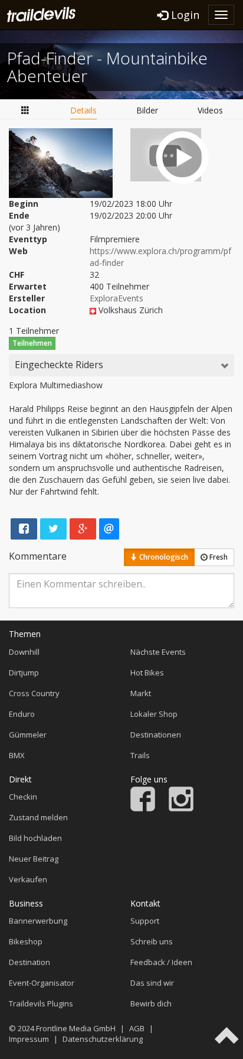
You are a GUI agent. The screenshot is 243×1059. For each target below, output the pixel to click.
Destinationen (155, 734)
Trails (140, 755)
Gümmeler (28, 734)
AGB (137, 1028)
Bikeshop (25, 941)
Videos (210, 110)
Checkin (23, 796)
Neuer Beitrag (33, 858)
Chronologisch (162, 557)
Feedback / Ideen (161, 962)
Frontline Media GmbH (76, 1028)
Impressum (29, 1039)
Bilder (147, 110)
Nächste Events (158, 652)
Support (144, 920)
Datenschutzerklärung (103, 1039)
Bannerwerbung (38, 920)
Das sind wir (152, 982)
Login (183, 15)
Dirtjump (24, 672)
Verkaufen (28, 879)
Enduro (22, 714)
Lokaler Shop (154, 714)
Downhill (24, 652)
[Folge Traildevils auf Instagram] (181, 808)
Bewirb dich (151, 1003)
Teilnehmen (32, 343)
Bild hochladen (35, 838)
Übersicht (25, 110)
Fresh (218, 557)
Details (83, 110)
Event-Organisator (41, 982)
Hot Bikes (147, 672)
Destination (29, 962)
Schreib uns (151, 941)
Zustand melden (38, 817)
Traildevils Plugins (41, 1003)
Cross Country (34, 693)
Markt (140, 693)
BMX (17, 755)
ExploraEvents (116, 298)
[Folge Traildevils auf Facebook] (142, 808)
